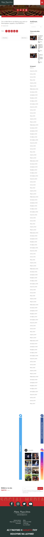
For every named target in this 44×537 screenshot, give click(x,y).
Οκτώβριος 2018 (33, 352)
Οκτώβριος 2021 (33, 244)
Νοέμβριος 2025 (33, 98)
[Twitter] (23, 10)
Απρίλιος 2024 (33, 154)
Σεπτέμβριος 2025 (34, 104)
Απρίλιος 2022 (33, 226)
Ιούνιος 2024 (33, 148)
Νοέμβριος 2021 (33, 241)
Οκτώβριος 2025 (33, 101)
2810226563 (18, 523)
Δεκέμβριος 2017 (34, 382)
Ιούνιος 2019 (33, 328)
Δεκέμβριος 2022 (34, 202)
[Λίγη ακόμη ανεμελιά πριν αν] (35, 477)
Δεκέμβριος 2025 (34, 95)
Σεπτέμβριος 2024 (34, 139)
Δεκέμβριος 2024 (34, 130)
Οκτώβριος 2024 (33, 136)
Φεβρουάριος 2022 (34, 232)
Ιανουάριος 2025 (33, 127)
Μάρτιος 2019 (33, 337)
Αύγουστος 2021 (33, 250)
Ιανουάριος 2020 (33, 307)
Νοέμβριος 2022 (33, 205)
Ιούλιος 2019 (33, 325)
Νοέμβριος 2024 (33, 133)
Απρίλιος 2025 (33, 119)
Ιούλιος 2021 (33, 253)
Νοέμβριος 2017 (33, 385)
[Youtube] (26, 10)
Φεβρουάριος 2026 (34, 89)
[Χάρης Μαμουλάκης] (7, 2)
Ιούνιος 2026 (33, 77)
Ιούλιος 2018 (33, 361)
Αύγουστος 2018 (33, 358)
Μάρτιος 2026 (33, 86)
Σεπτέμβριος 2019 (34, 319)
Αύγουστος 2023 (33, 178)
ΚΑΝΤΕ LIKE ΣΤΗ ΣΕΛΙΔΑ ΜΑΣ (42, 430)
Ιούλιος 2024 (33, 145)
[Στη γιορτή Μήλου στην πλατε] (28, 470)
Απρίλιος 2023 (33, 190)
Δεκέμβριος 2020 (34, 274)
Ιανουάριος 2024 (33, 163)
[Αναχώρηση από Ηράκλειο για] (28, 463)
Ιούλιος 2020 (33, 289)
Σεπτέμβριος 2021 (34, 247)
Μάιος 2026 (32, 80)
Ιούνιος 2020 (33, 292)
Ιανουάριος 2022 (33, 235)
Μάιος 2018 (32, 367)
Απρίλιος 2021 (33, 262)
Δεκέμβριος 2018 (34, 346)
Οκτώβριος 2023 (33, 172)
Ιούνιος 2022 (33, 220)
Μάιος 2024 (32, 151)
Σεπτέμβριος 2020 (34, 283)
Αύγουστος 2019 (33, 322)
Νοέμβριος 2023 (33, 169)
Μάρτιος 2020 (33, 301)
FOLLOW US (20, 448)
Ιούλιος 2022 (33, 217)
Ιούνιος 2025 (33, 113)
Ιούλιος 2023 (33, 181)
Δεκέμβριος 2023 (34, 166)
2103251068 (25, 523)
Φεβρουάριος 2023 (34, 196)
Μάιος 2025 (32, 116)
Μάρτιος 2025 (33, 122)
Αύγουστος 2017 (33, 394)
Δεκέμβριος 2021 (34, 238)
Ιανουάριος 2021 (33, 271)
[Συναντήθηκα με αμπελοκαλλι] (28, 477)
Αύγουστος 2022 (33, 214)
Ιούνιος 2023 (33, 184)
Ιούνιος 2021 (33, 256)
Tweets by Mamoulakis (7, 414)
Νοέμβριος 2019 (33, 313)
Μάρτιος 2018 (33, 373)
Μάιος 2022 (32, 223)
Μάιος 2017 (32, 403)
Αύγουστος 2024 (33, 142)
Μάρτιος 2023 (33, 193)
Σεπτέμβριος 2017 (34, 391)
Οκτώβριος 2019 (33, 316)
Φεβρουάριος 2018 (34, 376)
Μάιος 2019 (32, 331)
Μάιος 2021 (32, 259)
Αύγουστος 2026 (33, 71)
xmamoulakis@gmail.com (22, 514)
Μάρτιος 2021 (33, 265)
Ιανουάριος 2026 (33, 92)
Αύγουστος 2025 (33, 107)
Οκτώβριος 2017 (33, 388)
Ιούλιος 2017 (33, 397)
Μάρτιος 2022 (33, 229)
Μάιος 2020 (32, 295)
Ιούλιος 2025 (33, 110)
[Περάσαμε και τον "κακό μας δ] (35, 463)
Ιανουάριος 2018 (33, 379)
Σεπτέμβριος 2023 (34, 175)
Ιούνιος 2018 (33, 364)
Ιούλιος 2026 (33, 74)
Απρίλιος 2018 (33, 370)
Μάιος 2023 (32, 187)
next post (24, 37)
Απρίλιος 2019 (33, 334)
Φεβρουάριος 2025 (34, 125)
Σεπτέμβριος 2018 (34, 355)
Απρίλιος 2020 (33, 298)
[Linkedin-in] (20, 10)
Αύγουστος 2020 (33, 286)
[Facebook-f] (18, 10)
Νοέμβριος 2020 (33, 277)
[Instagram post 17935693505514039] (28, 456)
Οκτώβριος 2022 (33, 208)
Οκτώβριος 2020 (33, 280)
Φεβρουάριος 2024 (34, 160)
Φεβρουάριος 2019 (34, 340)
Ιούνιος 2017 (33, 400)
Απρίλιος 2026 (33, 83)
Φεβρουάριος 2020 (34, 304)
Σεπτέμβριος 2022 (34, 211)
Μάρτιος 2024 (33, 157)
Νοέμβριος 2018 (33, 349)
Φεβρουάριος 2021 (34, 268)
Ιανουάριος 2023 (33, 199)
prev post (5, 37)
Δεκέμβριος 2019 (34, 310)
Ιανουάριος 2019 (33, 343)
